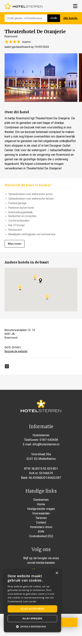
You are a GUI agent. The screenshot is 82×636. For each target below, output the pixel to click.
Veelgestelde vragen (41, 509)
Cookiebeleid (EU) (41, 536)
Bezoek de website (16, 351)
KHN (41, 531)
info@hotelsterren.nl (45, 444)
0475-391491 (13, 347)
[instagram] (7, 366)
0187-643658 (49, 440)
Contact (41, 522)
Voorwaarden (41, 513)
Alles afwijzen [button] (32, 618)
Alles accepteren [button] (32, 608)
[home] (24, 6)
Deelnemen (41, 500)
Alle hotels (70, 18)
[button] (32, 626)
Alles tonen (14, 243)
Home (41, 504)
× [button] (56, 573)
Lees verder (29, 601)
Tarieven (41, 518)
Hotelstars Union (41, 527)
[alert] (32, 600)
